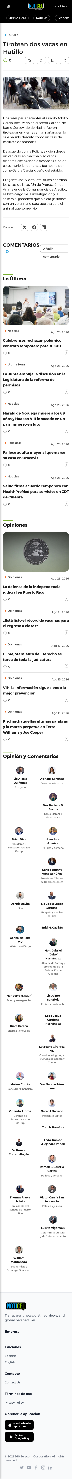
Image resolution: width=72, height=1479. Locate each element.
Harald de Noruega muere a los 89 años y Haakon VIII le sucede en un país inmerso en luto (34, 418)
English (10, 1362)
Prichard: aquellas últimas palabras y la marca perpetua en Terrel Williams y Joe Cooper (35, 726)
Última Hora (17, 18)
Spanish (10, 1356)
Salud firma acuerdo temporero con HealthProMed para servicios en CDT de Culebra (36, 491)
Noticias (41, 18)
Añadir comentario (51, 249)
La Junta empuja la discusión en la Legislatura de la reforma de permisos (34, 379)
